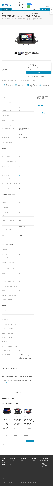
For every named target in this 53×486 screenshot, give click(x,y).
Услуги (3, 462)
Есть (19, 175)
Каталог (3, 458)
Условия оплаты (35, 460)
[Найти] (38, 9)
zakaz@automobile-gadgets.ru (46, 461)
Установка (23, 460)
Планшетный (21, 99)
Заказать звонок (39, 4)
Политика (23, 464)
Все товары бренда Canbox (42, 105)
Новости (11, 461)
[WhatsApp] (28, 6)
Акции (3, 460)
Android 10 (21, 102)
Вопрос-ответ (34, 466)
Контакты (11, 464)
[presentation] (2, 422)
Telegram (41, 470)
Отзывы (11, 463)
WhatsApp (44, 470)
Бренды (3, 464)
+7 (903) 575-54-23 (23, 4)
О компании (12, 460)
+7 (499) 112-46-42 (23, 7)
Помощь (34, 458)
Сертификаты (23, 461)
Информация (24, 458)
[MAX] (31, 4)
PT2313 (20, 251)
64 (11, 65)
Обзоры (33, 468)
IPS (19, 115)
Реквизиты (23, 463)
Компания (12, 458)
